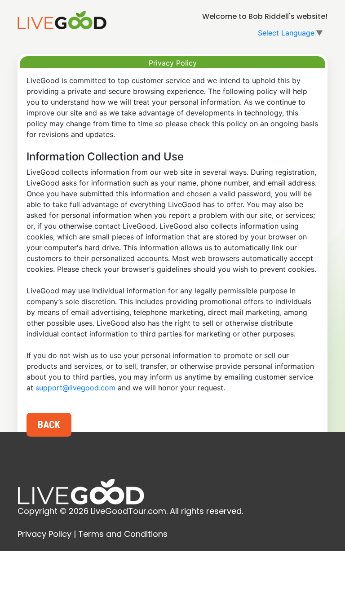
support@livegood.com (75, 387)
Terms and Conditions (123, 534)
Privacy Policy (44, 534)
